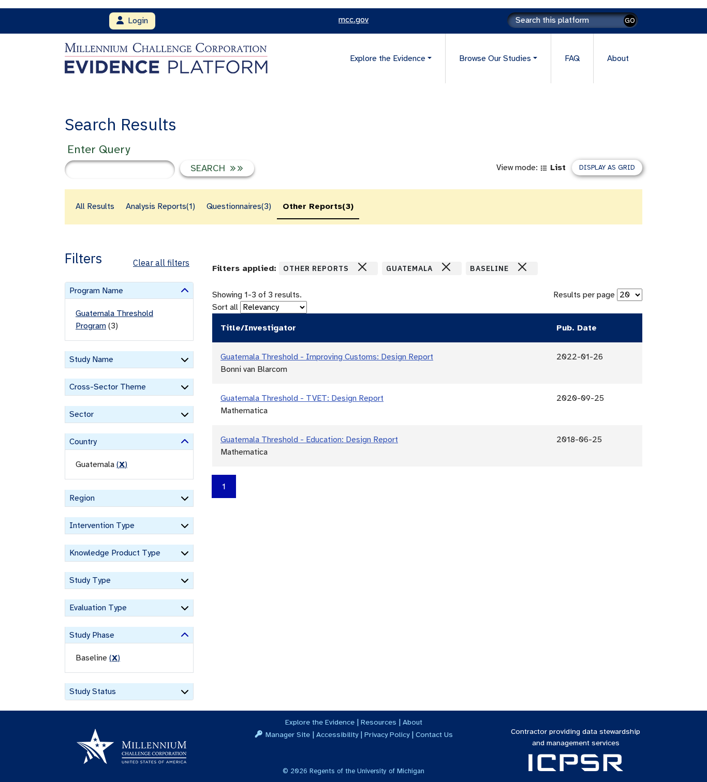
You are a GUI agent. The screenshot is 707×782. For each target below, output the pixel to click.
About (618, 58)
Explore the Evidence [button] (387, 58)
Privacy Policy (386, 734)
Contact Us (434, 734)
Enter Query (98, 149)
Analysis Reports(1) (160, 206)
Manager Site (288, 734)
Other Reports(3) (318, 206)
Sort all (225, 307)
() (121, 464)
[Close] (362, 266)
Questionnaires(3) (239, 206)
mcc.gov (353, 19)
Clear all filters (161, 263)
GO (630, 20)
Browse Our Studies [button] (495, 58)
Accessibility (337, 734)
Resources (378, 722)
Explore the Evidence (320, 722)
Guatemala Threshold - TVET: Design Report (302, 398)
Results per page (584, 295)
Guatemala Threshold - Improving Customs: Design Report (326, 357)
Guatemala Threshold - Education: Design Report (309, 439)
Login (136, 21)
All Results (95, 206)
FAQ (572, 58)
